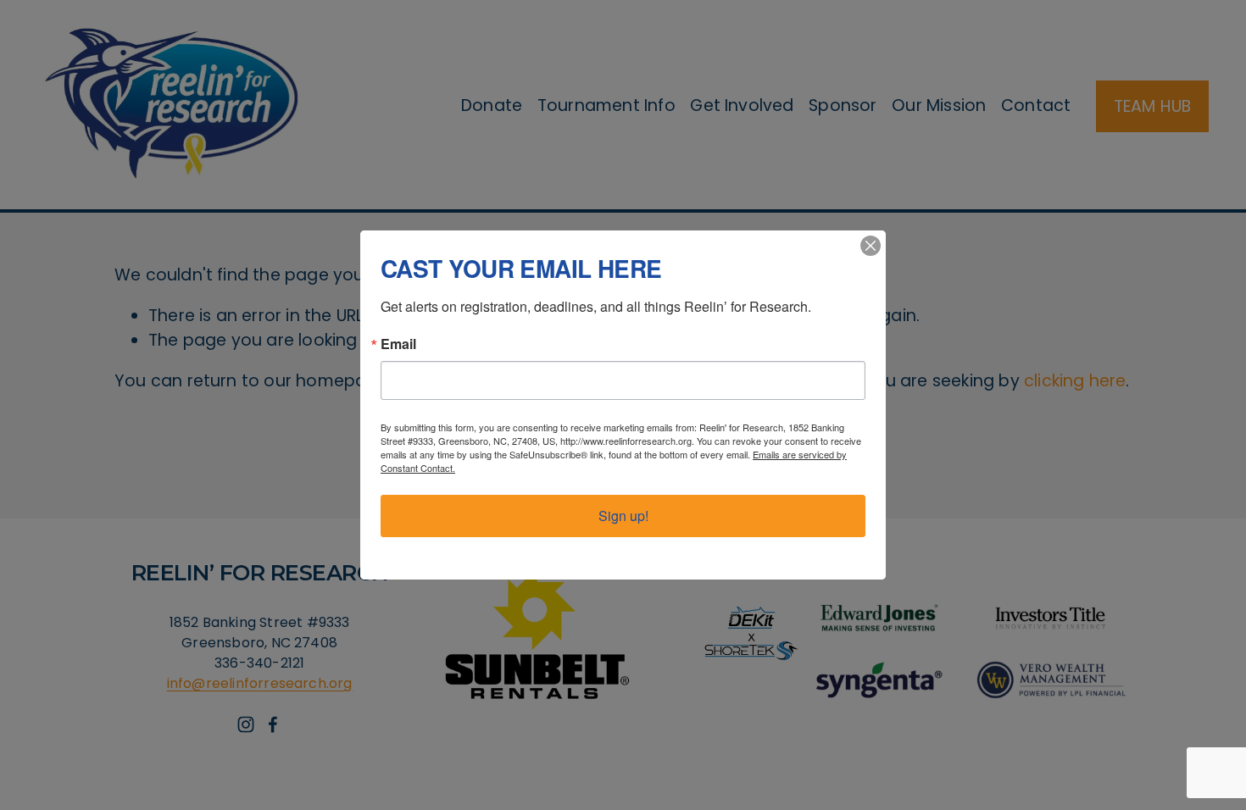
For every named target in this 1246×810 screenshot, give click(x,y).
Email (398, 344)
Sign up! (623, 515)
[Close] (870, 246)
